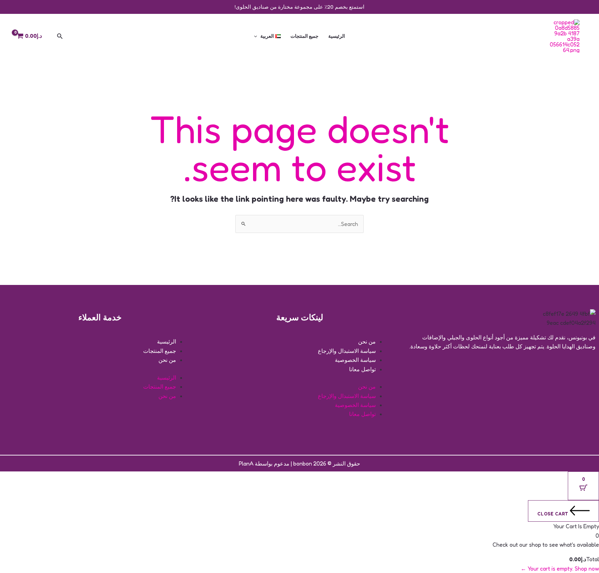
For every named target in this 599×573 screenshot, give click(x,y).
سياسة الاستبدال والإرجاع (347, 350)
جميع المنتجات (304, 36)
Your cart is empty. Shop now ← (560, 568)
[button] (257, 36)
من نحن (367, 341)
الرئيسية (336, 36)
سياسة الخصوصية (355, 359)
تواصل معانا (362, 369)
